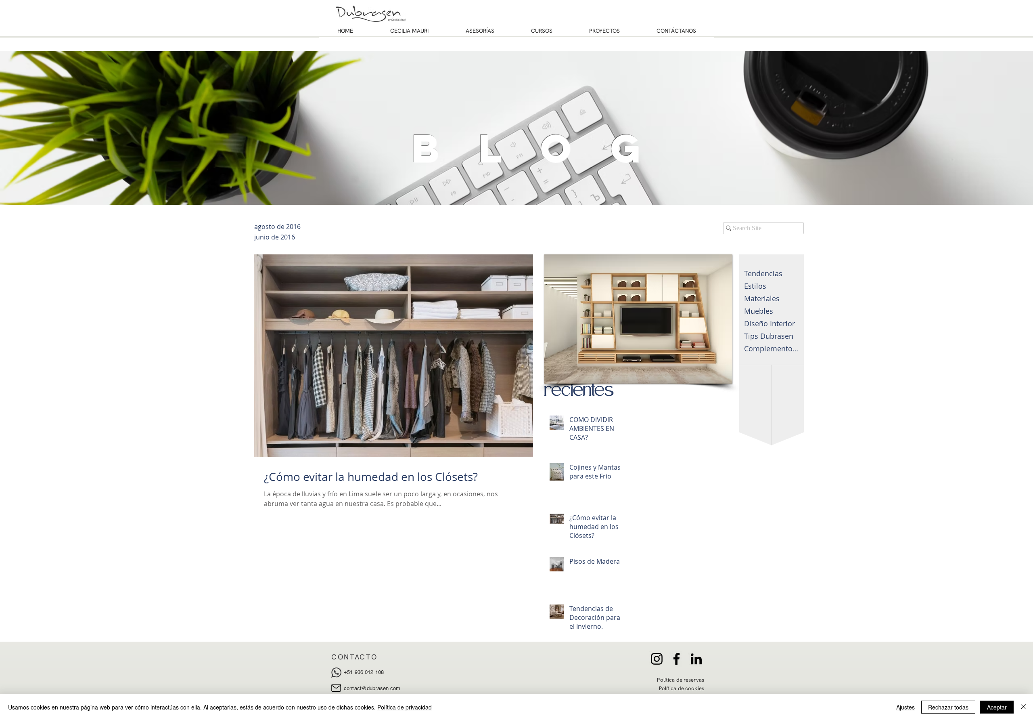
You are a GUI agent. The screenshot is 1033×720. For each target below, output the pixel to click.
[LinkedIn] (696, 659)
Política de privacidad (404, 707)
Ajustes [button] (905, 707)
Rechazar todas (948, 707)
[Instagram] (657, 659)
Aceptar (997, 707)
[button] (638, 319)
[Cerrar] (1023, 707)
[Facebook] (676, 659)
